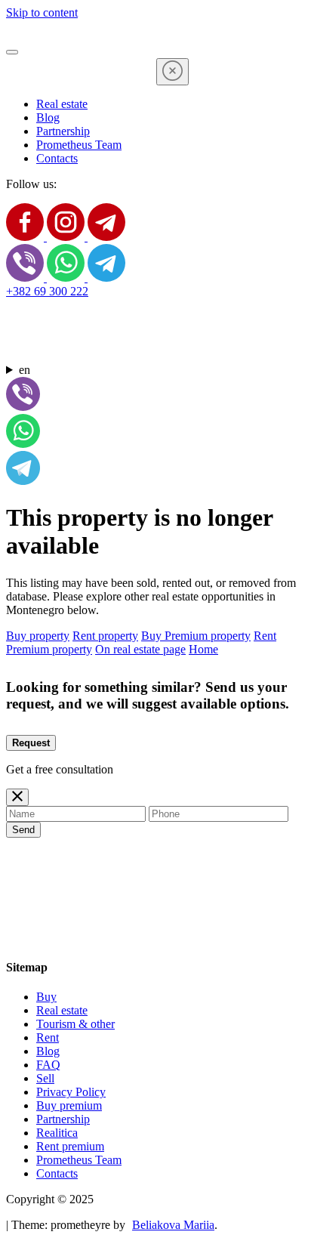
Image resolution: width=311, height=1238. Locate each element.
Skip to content (42, 12)
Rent (47, 1037)
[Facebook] (26, 236)
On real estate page (140, 649)
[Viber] (26, 277)
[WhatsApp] (67, 277)
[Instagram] (67, 236)
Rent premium (70, 1146)
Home (203, 649)
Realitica (57, 1132)
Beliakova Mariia (173, 1224)
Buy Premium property (196, 635)
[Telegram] (106, 236)
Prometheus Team (79, 144)
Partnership (63, 131)
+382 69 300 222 (47, 291)
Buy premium (69, 1105)
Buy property (37, 635)
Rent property (105, 635)
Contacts (57, 158)
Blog (48, 117)
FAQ (48, 1064)
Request (31, 743)
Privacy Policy (71, 1091)
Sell (45, 1078)
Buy (46, 996)
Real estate (62, 103)
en (24, 369)
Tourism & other (75, 1023)
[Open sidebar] (12, 52)
